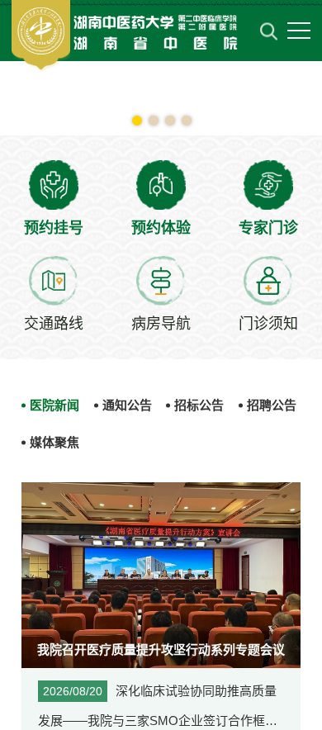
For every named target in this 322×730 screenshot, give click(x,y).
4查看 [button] (187, 121)
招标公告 (199, 405)
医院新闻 (54, 405)
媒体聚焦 (54, 442)
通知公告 (127, 405)
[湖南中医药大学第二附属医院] (129, 35)
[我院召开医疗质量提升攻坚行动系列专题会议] (160, 573)
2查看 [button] (154, 121)
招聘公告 (271, 405)
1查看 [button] (137, 121)
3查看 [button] (170, 121)
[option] (161, 98)
